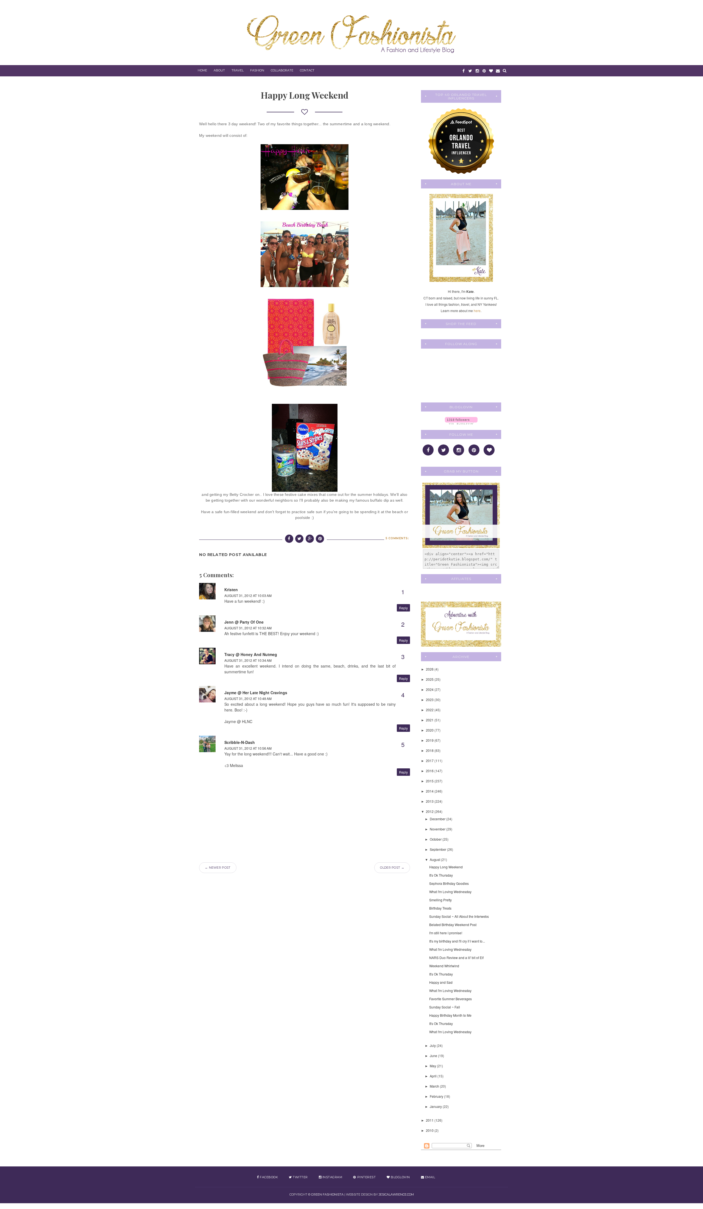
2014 (430, 791)
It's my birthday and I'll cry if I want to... (457, 941)
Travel (237, 70)
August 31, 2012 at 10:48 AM (248, 698)
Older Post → (392, 867)
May (433, 1065)
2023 (430, 699)
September (438, 849)
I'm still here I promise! (445, 932)
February (437, 1096)
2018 (430, 750)
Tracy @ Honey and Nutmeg (250, 654)
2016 (430, 770)
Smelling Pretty (440, 899)
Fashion (257, 70)
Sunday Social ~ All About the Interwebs (459, 916)
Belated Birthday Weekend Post (452, 924)
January (436, 1106)
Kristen (231, 589)
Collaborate (282, 70)
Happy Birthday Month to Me (450, 1015)
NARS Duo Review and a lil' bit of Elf (456, 957)
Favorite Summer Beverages (450, 998)
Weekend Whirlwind (444, 965)
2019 (430, 740)
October (436, 839)
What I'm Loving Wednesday (450, 891)
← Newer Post (218, 867)
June (434, 1055)
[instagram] (477, 70)
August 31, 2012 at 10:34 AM (248, 660)
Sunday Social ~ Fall (444, 1007)
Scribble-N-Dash (239, 742)
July (433, 1045)
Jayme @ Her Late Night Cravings (255, 692)
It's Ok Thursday (441, 875)
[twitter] (470, 70)
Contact (307, 70)
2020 (430, 730)
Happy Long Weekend (446, 867)
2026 (430, 669)
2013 (430, 801)
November (438, 829)
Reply (403, 607)
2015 (430, 781)
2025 (430, 679)
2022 (430, 709)
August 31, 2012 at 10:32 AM (248, 628)
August (435, 859)
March (435, 1086)
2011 (430, 1120)
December (438, 818)
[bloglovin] (490, 70)
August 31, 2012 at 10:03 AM (248, 595)
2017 (430, 760)
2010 (430, 1130)
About (219, 70)
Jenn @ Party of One (244, 622)
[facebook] (463, 70)
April (433, 1076)
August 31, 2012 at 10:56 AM (248, 748)
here (477, 310)
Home (202, 70)
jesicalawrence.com (396, 1194)
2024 (430, 689)
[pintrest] (484, 70)
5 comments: (397, 538)
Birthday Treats (440, 908)
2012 (430, 811)
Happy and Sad (441, 982)
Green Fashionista (327, 1194)
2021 (430, 720)
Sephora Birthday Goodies (449, 883)
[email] (497, 70)
